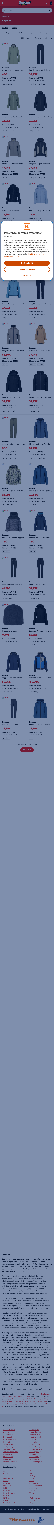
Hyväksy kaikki (27, 263)
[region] (27, 250)
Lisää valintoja (26, 276)
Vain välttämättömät (27, 269)
